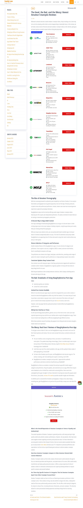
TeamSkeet (49, 131)
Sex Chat (9, 113)
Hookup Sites (48, 2)
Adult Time (49, 48)
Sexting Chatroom (11, 45)
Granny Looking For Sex (12, 29)
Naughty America (51, 113)
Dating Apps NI (10, 48)
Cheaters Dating (10, 17)
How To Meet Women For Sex (14, 72)
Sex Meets (9, 82)
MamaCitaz (49, 167)
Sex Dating (9, 116)
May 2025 (9, 151)
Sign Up (68, 34)
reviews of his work (48, 375)
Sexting (62, 2)
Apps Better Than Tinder (12, 42)
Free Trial (68, 65)
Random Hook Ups (11, 51)
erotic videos (44, 445)
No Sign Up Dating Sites (12, 60)
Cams (67, 2)
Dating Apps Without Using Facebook (15, 32)
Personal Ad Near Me (12, 14)
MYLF (47, 182)
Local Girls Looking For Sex (13, 75)
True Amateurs (50, 34)
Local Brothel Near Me (12, 38)
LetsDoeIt (49, 64)
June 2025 (9, 148)
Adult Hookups (10, 97)
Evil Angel (49, 149)
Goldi (33, 18)
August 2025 (10, 144)
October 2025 (10, 141)
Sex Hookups (10, 119)
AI (7, 100)
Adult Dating (56, 2)
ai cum (58, 301)
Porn (71, 2)
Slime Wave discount (65, 344)
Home (42, 2)
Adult (8, 94)
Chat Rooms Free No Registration (14, 35)
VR (75, 2)
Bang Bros (49, 98)
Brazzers (48, 82)
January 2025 (10, 154)
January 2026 (10, 138)
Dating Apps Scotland (12, 69)
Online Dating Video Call (12, 20)
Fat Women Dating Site (12, 78)
